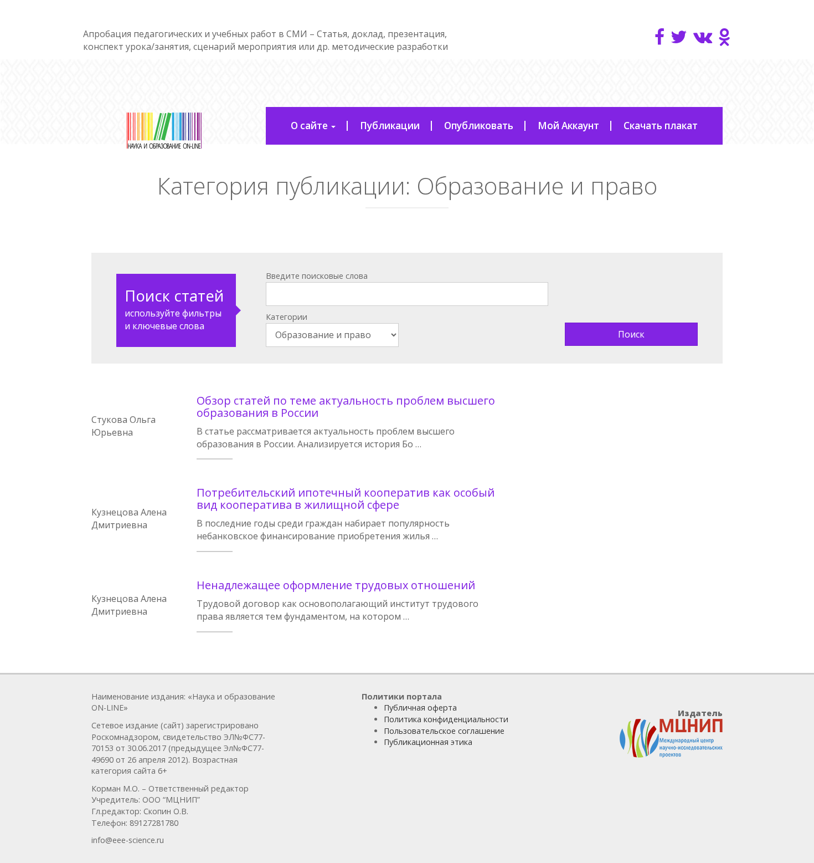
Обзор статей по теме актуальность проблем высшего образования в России (346, 406)
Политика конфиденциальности (446, 719)
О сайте (310, 125)
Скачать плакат (661, 125)
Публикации (390, 125)
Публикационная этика (428, 742)
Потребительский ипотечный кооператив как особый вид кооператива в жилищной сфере (345, 498)
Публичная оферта (420, 707)
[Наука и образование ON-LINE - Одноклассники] (724, 37)
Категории (286, 317)
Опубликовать (478, 125)
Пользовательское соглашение (444, 731)
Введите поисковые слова (317, 275)
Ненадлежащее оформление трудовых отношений (336, 585)
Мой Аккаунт (568, 125)
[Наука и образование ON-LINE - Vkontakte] (702, 37)
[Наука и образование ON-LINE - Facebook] (659, 37)
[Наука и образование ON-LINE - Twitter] (679, 37)
